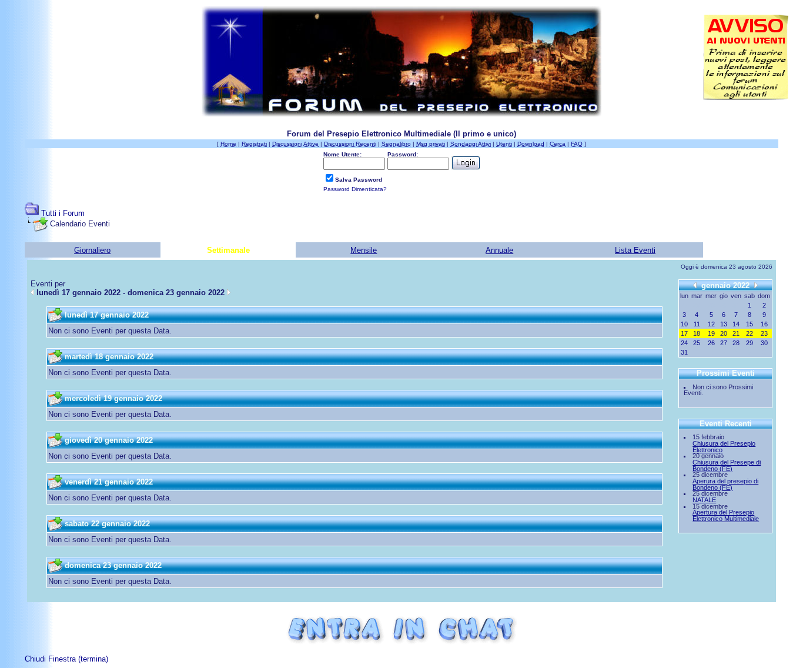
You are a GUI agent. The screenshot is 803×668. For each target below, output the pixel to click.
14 (736, 324)
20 (723, 333)
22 (749, 333)
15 (749, 324)
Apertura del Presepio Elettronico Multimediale (725, 515)
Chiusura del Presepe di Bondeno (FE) (726, 465)
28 (736, 342)
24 (684, 342)
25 (696, 342)
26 (711, 342)
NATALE (704, 499)
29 (749, 342)
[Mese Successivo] (756, 285)
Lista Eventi (635, 250)
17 (684, 333)
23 (764, 333)
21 (736, 333)
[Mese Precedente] (695, 285)
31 (684, 352)
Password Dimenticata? (355, 189)
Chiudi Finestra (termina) (66, 658)
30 (764, 342)
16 (764, 324)
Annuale (499, 250)
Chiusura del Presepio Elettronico (723, 446)
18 (696, 333)
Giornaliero (92, 250)
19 (711, 333)
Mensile (363, 250)
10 (684, 324)
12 (711, 324)
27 (723, 342)
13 (723, 324)
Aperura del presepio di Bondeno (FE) (725, 484)
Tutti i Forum (63, 213)
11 (697, 324)
